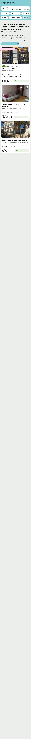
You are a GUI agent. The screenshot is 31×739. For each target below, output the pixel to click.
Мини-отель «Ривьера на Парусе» (15, 140)
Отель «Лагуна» (8, 68)
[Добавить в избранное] (27, 49)
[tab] (13, 62)
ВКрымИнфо (8, 3)
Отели (4, 18)
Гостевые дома (15, 18)
